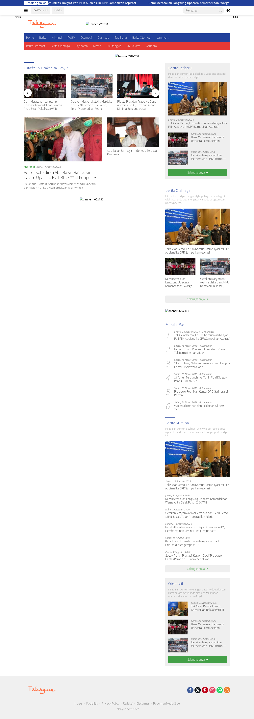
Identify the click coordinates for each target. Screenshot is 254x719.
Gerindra (151, 46)
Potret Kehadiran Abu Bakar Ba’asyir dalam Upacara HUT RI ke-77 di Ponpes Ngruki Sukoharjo (58, 177)
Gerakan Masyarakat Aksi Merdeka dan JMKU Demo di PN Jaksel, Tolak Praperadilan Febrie (91, 105)
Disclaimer (143, 703)
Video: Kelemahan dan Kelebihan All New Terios (199, 407)
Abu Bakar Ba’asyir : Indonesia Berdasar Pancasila (132, 152)
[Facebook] (190, 690)
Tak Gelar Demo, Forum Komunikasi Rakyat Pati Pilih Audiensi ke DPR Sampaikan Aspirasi (197, 124)
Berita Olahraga (60, 46)
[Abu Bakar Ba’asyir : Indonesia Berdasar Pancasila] (133, 132)
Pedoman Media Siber (167, 703)
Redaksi (128, 703)
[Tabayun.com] (42, 24)
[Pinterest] (205, 690)
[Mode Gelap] (228, 10)
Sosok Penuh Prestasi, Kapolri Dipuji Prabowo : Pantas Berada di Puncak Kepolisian (194, 557)
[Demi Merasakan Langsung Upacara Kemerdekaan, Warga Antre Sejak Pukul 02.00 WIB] (45, 86)
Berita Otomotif (141, 37)
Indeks (58, 10)
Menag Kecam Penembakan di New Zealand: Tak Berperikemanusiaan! (201, 350)
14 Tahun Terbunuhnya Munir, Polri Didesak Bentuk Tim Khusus (200, 379)
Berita (42, 37)
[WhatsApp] (219, 690)
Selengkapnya (196, 172)
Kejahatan (81, 46)
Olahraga (103, 37)
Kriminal (57, 37)
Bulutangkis (114, 46)
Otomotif (86, 37)
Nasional (29, 166)
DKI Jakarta (133, 46)
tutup (18, 17)
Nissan (97, 46)
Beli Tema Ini (41, 10)
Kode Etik (92, 703)
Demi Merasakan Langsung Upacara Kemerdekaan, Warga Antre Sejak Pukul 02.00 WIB (187, 3)
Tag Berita (121, 37)
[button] (220, 10)
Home (30, 37)
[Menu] (26, 10)
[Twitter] (197, 690)
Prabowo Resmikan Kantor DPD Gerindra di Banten (201, 393)
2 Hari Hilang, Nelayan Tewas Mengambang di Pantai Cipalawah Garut (202, 364)
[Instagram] (212, 690)
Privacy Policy (110, 703)
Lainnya (161, 37)
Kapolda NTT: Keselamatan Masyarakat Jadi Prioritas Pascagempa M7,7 (192, 542)
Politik (71, 37)
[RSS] (227, 690)
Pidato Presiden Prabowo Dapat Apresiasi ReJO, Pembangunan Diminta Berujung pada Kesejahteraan (137, 105)
